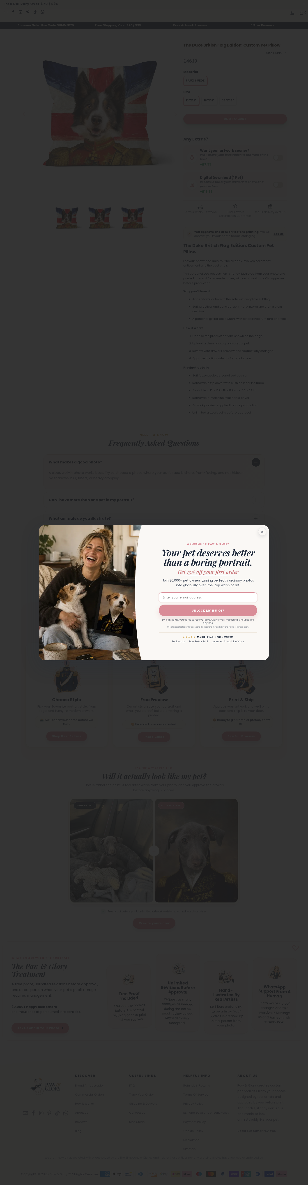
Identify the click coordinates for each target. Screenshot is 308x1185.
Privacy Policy (219, 627)
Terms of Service (236, 627)
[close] (262, 532)
